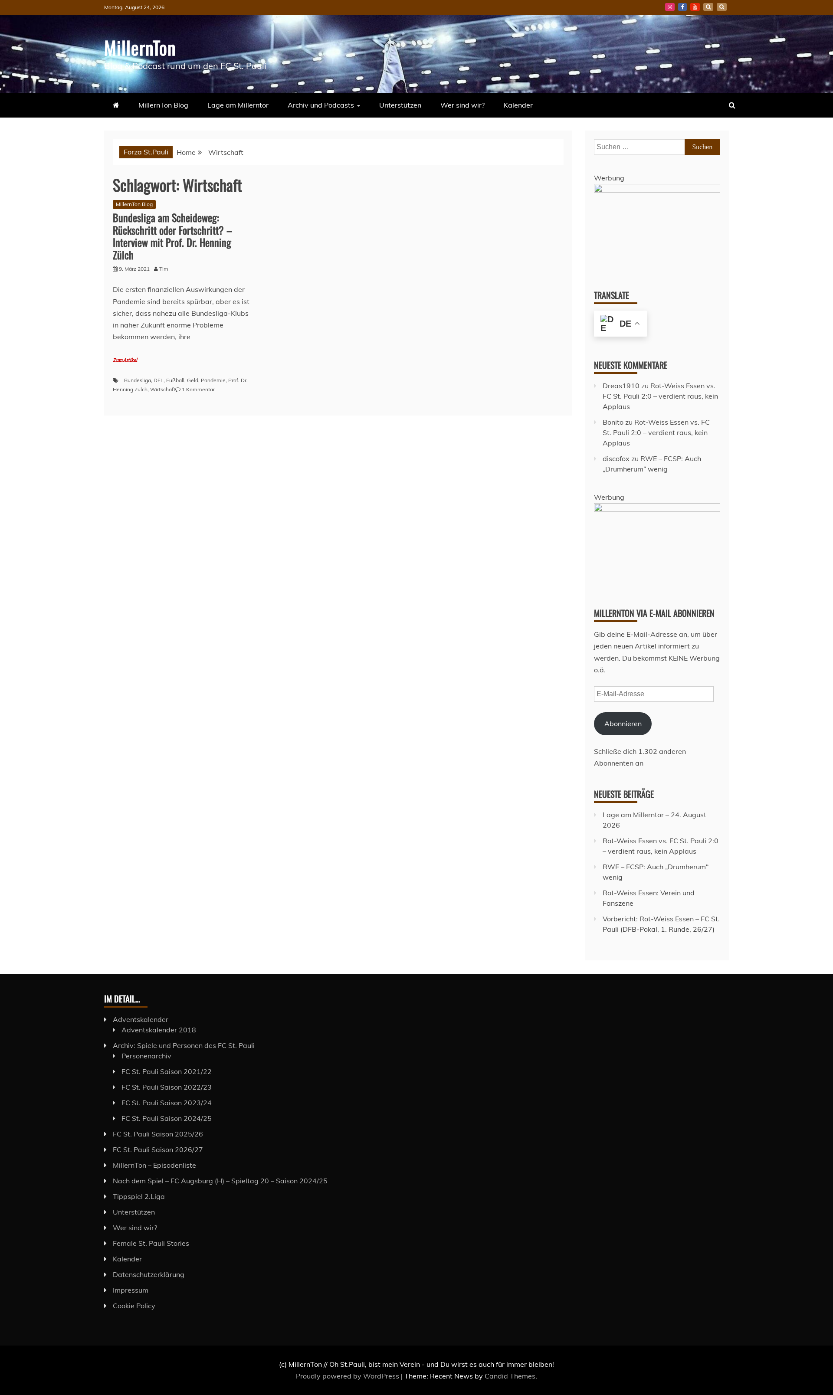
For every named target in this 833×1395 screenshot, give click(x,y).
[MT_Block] (657, 190)
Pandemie (213, 380)
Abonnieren (623, 723)
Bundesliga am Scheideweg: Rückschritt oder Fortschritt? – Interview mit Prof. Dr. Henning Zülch (172, 236)
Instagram (670, 7)
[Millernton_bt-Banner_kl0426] (657, 509)
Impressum (130, 1290)
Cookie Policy (134, 1305)
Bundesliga (137, 380)
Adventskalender (140, 1019)
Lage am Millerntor (238, 105)
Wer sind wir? (462, 105)
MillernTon (140, 47)
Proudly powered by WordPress (348, 1376)
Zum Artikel (125, 360)
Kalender (518, 105)
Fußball (175, 380)
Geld (192, 380)
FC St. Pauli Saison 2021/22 (166, 1071)
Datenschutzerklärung (148, 1274)
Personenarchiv (146, 1055)
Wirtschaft (162, 389)
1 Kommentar (198, 389)
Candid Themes (510, 1376)
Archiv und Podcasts (321, 105)
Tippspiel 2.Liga (139, 1196)
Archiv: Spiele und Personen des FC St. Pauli (184, 1045)
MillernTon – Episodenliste (154, 1165)
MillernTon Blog (163, 105)
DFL (159, 380)
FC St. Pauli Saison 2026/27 (158, 1149)
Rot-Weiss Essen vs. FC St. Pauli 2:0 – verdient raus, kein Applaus (660, 396)
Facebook (682, 7)
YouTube (695, 7)
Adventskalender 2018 (158, 1029)
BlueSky (708, 7)
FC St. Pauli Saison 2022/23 (166, 1087)
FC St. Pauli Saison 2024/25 (166, 1118)
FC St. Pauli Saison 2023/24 (166, 1102)
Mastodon (722, 7)
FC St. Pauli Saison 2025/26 (158, 1134)
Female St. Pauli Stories (151, 1243)
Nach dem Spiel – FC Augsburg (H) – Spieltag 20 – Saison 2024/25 (220, 1180)
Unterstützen (400, 105)
